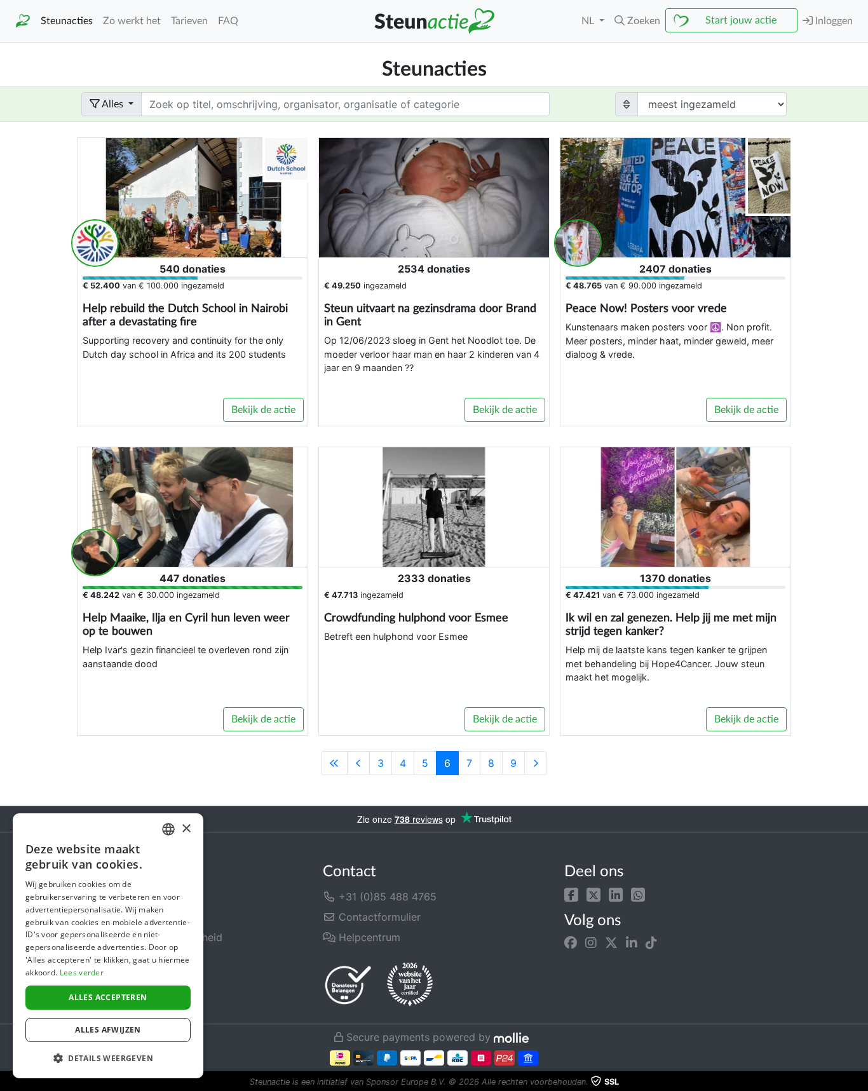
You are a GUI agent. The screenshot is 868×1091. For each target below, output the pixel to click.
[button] (571, 894)
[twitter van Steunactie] (611, 943)
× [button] (186, 829)
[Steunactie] (23, 21)
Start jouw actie (740, 20)
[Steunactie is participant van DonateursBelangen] (348, 984)
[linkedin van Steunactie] (631, 943)
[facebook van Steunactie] (570, 943)
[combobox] (168, 829)
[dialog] (108, 945)
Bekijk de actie (263, 410)
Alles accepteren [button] (108, 997)
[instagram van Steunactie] (591, 943)
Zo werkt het (132, 21)
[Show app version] (859, 1082)
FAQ (228, 21)
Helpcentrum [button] (368, 937)
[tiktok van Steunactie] (651, 943)
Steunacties (67, 21)
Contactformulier (378, 917)
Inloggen (833, 21)
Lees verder (82, 972)
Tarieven (189, 21)
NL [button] (589, 21)
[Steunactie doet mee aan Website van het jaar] (410, 985)
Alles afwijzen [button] (108, 1029)
